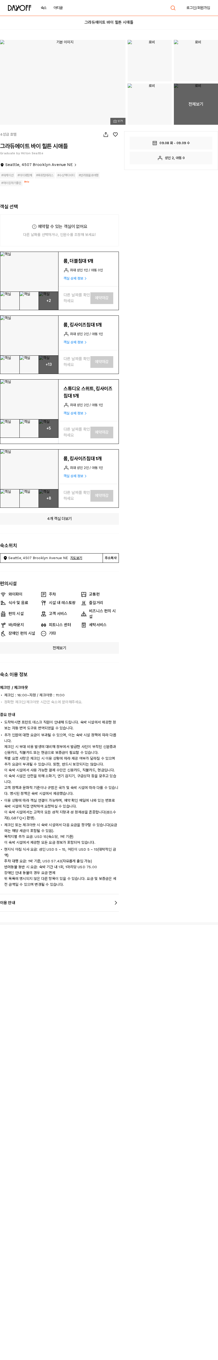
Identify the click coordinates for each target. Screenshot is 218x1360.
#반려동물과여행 (89, 175)
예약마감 (101, 298)
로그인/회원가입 (198, 8)
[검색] (173, 8)
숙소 (44, 8)
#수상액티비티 (66, 175)
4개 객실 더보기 (59, 518)
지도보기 (76, 558)
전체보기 (59, 648)
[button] (29, 272)
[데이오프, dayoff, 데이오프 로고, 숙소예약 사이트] (19, 8)
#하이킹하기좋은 (11, 183)
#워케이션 (7, 175)
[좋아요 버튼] (115, 134)
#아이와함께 (25, 175)
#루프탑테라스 (44, 175)
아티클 (58, 8)
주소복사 (111, 558)
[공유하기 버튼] (105, 134)
